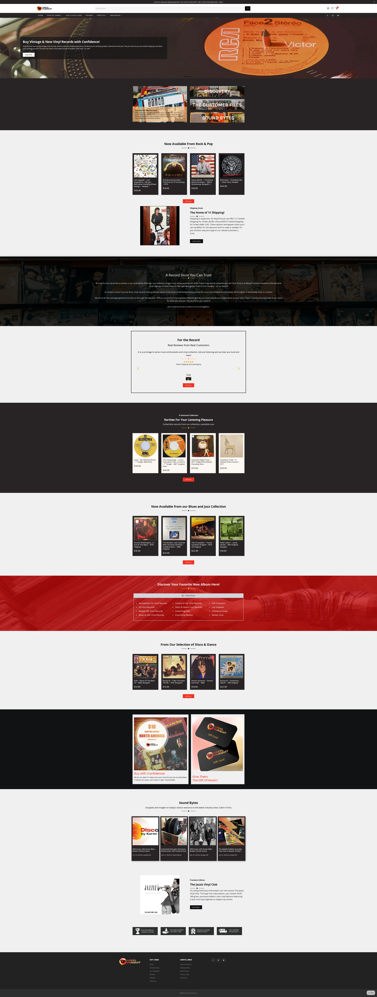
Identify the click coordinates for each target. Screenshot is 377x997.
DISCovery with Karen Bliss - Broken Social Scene (144, 852)
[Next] (371, 49)
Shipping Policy (185, 970)
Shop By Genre (154, 970)
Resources (153, 983)
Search (247, 8)
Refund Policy (184, 973)
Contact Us (183, 980)
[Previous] (6, 49)
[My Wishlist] (332, 8)
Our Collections (154, 973)
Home (151, 967)
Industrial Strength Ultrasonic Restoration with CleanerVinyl (173, 852)
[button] (138, 371)
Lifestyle (152, 980)
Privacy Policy (184, 977)
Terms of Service (185, 967)
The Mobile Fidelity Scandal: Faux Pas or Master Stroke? (230, 852)
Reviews (152, 977)
